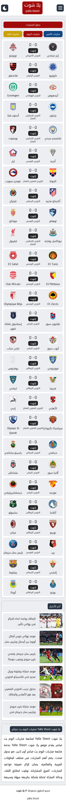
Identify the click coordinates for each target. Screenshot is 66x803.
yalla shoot (33, 798)
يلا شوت (20, 791)
